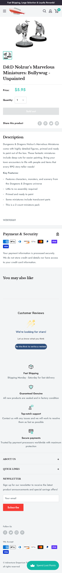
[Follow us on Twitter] (11, 532)
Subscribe (13, 507)
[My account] (50, 11)
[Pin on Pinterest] (45, 123)
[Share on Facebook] (40, 123)
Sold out (31, 111)
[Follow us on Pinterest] (22, 532)
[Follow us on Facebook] (5, 532)
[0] (56, 11)
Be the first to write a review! (31, 346)
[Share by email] (57, 123)
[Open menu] (4, 11)
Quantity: (8, 100)
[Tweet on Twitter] (51, 123)
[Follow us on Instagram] (16, 532)
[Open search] (44, 11)
